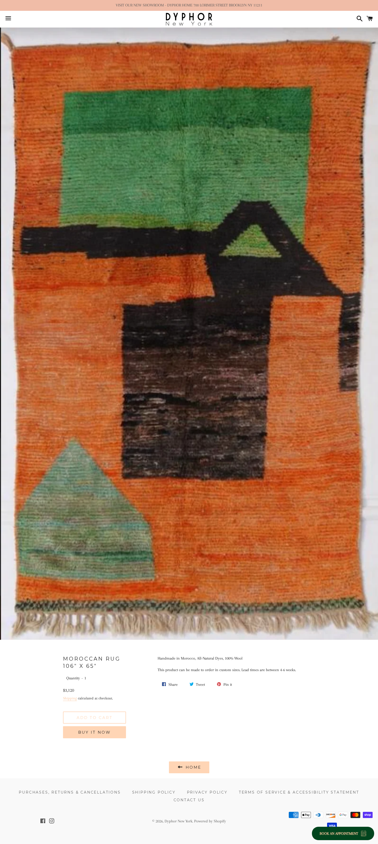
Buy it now (94, 732)
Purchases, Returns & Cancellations (70, 792)
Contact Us (189, 800)
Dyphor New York (178, 821)
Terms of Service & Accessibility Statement (299, 792)
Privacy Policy (207, 792)
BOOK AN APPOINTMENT (339, 833)
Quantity (73, 678)
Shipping (70, 698)
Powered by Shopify (210, 821)
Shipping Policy (154, 792)
